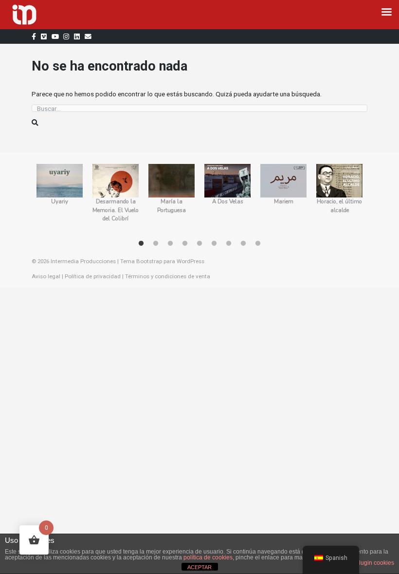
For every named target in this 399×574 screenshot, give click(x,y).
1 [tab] (141, 244)
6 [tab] (214, 244)
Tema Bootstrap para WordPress (162, 261)
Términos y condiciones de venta (167, 276)
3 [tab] (170, 244)
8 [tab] (243, 244)
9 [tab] (258, 244)
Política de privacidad (93, 276)
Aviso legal (46, 276)
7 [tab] (229, 244)
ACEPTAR (199, 567)
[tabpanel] (60, 197)
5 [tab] (199, 244)
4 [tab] (185, 244)
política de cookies (208, 557)
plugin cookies (375, 562)
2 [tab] (156, 244)
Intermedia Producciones (83, 261)
